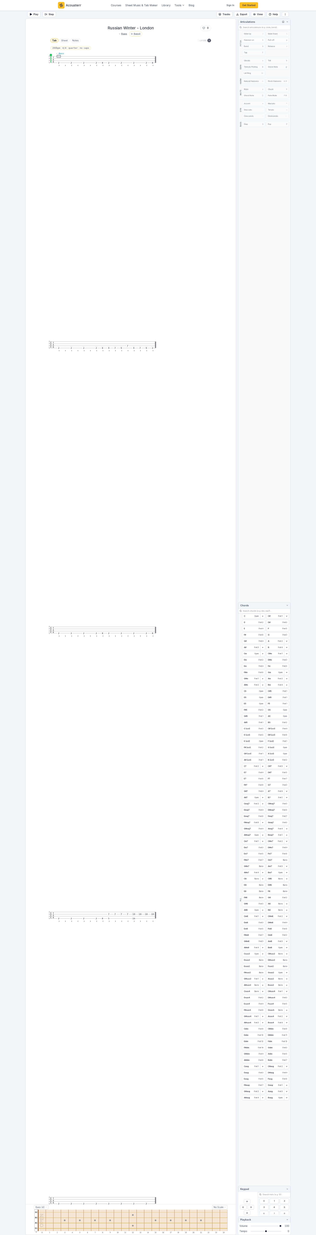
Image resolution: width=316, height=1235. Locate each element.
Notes (75, 40)
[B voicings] (286, 647)
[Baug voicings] (286, 1097)
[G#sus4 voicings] (262, 1016)
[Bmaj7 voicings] (286, 835)
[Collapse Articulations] (286, 22)
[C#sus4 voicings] (286, 991)
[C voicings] (262, 616)
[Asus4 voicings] (286, 1016)
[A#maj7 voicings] (262, 835)
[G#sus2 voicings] (262, 978)
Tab (54, 40)
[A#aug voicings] (262, 1097)
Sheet (64, 40)
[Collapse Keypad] (286, 1189)
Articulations (247, 21)
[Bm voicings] (286, 685)
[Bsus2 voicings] (286, 985)
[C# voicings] (286, 616)
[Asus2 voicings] (286, 978)
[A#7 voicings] (262, 797)
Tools (177, 5)
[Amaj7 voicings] (286, 828)
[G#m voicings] (262, 678)
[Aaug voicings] (286, 1091)
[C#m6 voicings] (286, 916)
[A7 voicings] (286, 791)
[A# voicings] (262, 647)
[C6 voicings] (262, 878)
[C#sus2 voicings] (286, 953)
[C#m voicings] (286, 653)
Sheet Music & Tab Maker (141, 5)
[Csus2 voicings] (262, 953)
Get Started (248, 5)
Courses (116, 5)
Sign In (230, 5)
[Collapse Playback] (286, 1220)
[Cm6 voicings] (262, 916)
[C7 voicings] (262, 766)
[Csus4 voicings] (262, 991)
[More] (285, 14)
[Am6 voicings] (286, 941)
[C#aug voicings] (286, 1066)
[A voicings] (286, 641)
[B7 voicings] (286, 797)
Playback (245, 1219)
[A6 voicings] (286, 903)
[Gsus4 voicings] (286, 1010)
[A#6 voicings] (262, 910)
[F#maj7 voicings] (262, 822)
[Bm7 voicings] (286, 872)
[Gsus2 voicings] (286, 972)
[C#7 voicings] (286, 766)
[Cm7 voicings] (262, 841)
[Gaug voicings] (286, 1085)
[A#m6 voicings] (262, 947)
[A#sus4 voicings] (262, 1022)
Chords (244, 605)
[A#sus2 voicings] (262, 985)
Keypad (244, 1189)
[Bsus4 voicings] (286, 1022)
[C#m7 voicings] (286, 841)
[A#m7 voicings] (262, 872)
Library (166, 5)
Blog (191, 5)
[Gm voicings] (286, 672)
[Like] (203, 28)
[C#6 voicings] (286, 878)
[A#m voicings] (262, 685)
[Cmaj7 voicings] (262, 803)
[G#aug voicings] (262, 1091)
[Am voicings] (286, 678)
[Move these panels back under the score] (283, 22)
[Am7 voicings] (286, 866)
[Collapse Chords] (286, 605)
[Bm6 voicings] (286, 947)
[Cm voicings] (262, 653)
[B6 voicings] (286, 910)
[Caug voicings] (262, 1066)
